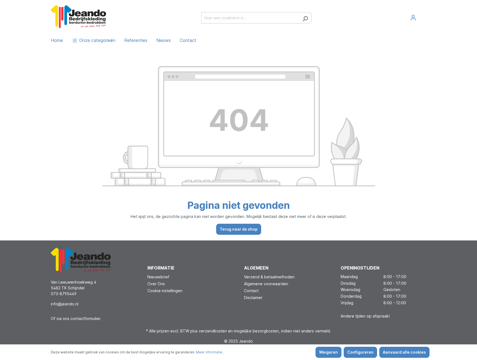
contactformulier (85, 318)
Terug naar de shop (239, 229)
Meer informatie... (210, 352)
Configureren (360, 352)
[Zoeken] (305, 17)
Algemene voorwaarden (266, 283)
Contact (251, 290)
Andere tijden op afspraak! (365, 316)
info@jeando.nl (64, 304)
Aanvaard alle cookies (404, 352)
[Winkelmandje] (423, 15)
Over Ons (156, 283)
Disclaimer (253, 297)
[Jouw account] (413, 17)
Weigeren (328, 352)
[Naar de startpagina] (78, 16)
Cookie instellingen (164, 290)
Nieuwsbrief (158, 276)
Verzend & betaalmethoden (269, 276)
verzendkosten (213, 331)
